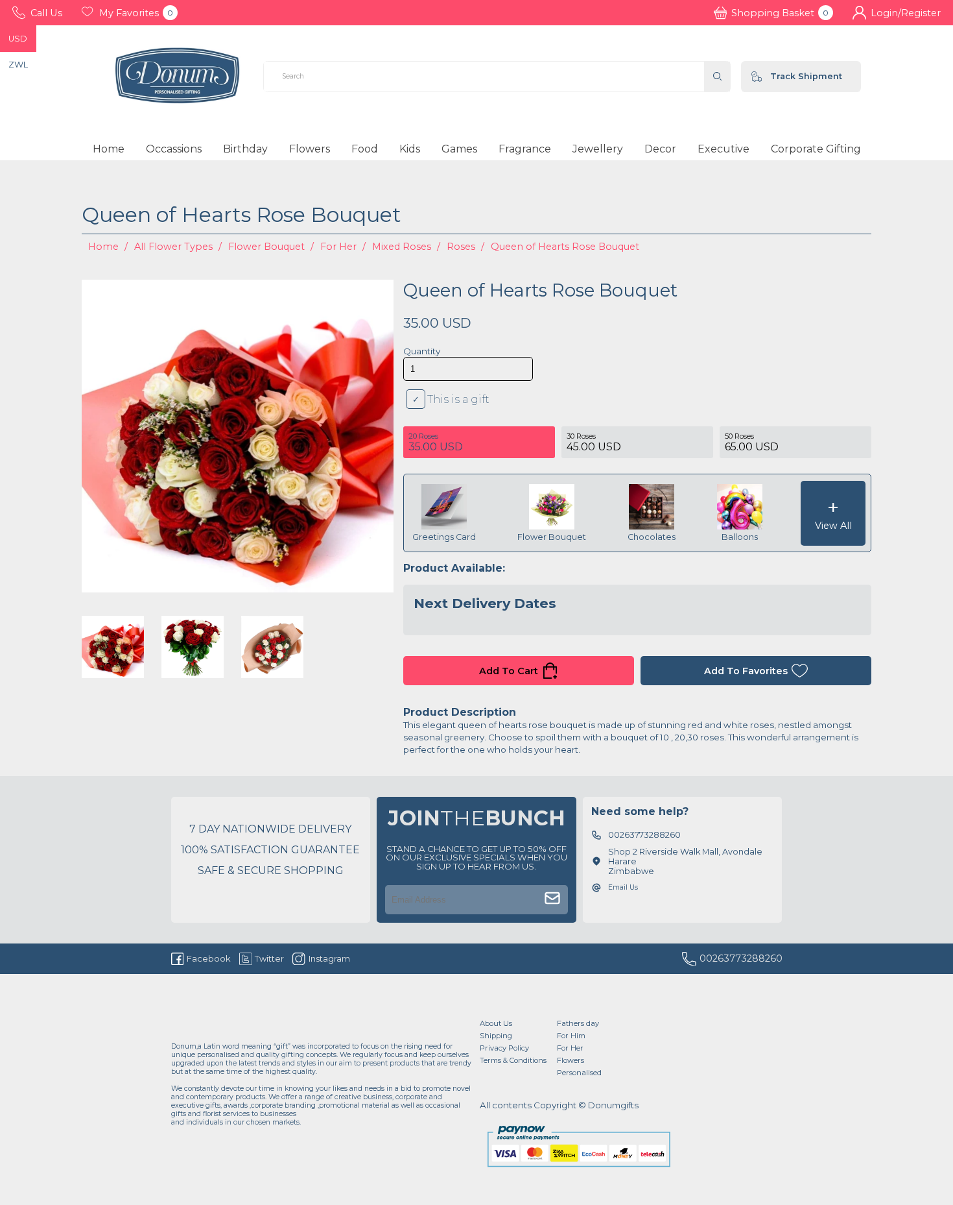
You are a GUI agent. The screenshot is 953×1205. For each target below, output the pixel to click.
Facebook (209, 958)
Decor (660, 149)
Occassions (174, 149)
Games (459, 149)
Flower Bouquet (266, 246)
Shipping (496, 1035)
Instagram (329, 958)
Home (108, 149)
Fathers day (578, 1023)
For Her (338, 246)
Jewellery (597, 149)
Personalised (579, 1072)
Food (364, 149)
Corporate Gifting (816, 149)
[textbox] (484, 76)
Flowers (309, 149)
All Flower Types (173, 246)
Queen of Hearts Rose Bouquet (565, 246)
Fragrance (525, 149)
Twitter (269, 958)
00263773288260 (741, 958)
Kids (409, 149)
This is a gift (458, 399)
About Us (496, 1023)
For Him (571, 1035)
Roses (461, 246)
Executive (723, 149)
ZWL (18, 64)
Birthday (245, 149)
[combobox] (484, 76)
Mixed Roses (401, 246)
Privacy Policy (504, 1048)
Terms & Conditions (513, 1060)
